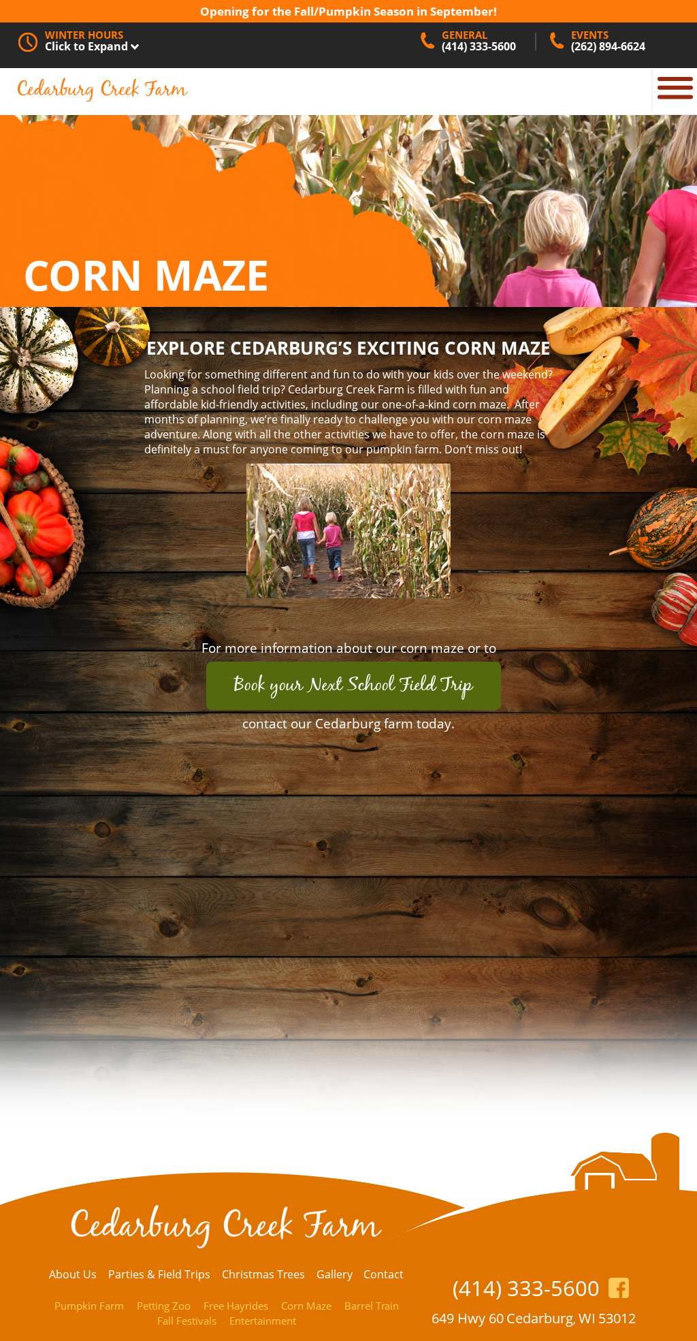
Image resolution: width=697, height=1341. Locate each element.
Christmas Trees (263, 1274)
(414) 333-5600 (526, 1288)
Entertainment (262, 1320)
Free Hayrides (236, 1305)
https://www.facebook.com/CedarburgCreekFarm (619, 1288)
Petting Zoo (164, 1305)
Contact (383, 1274)
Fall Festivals (186, 1320)
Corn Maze (306, 1305)
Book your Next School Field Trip (353, 685)
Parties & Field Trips (159, 1274)
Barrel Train (371, 1305)
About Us (73, 1274)
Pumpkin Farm (89, 1305)
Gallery (335, 1274)
